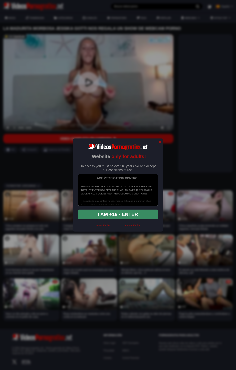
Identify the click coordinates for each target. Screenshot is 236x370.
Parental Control (132, 225)
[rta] (117, 226)
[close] (160, 142)
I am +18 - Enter (118, 214)
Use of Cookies (103, 225)
